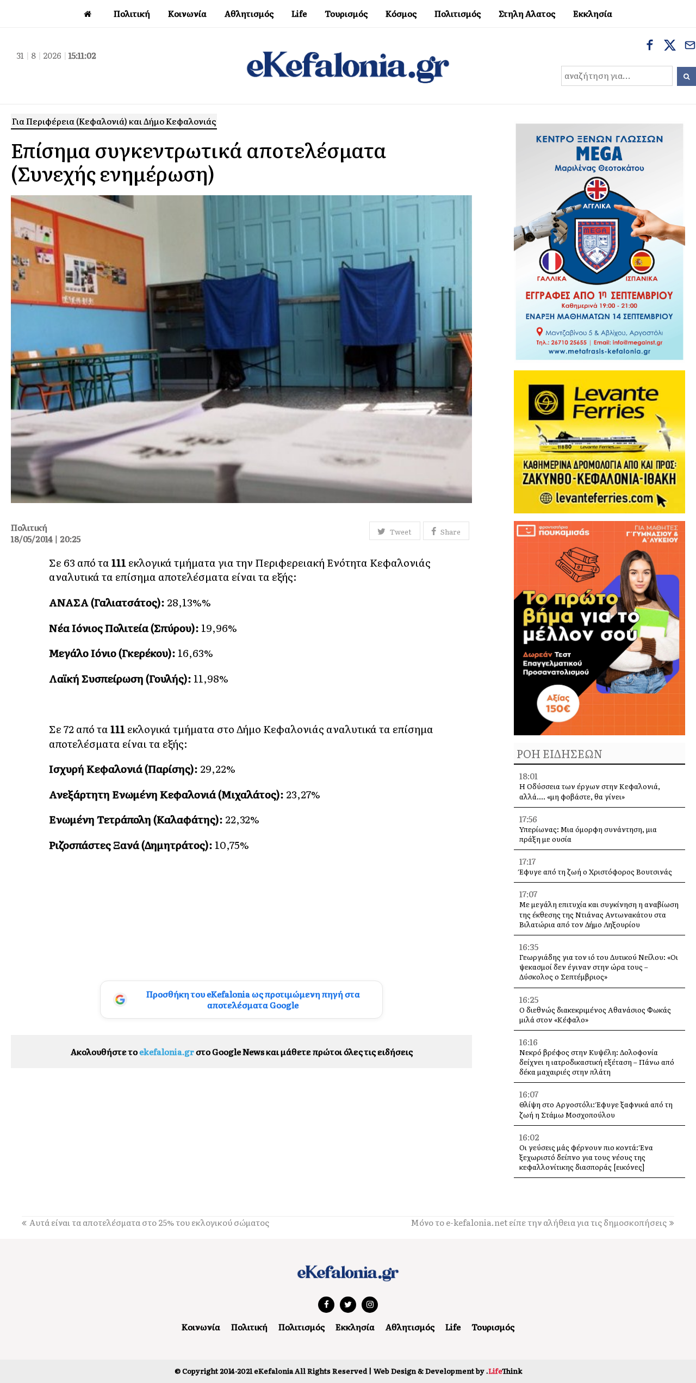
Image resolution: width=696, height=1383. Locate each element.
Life (453, 1326)
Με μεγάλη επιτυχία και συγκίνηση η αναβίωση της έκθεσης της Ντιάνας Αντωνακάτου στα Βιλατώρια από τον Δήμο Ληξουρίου (599, 914)
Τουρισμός (492, 1326)
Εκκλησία (355, 1326)
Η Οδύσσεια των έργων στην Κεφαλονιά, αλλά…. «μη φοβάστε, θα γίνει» (589, 791)
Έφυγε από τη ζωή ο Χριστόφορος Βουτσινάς (595, 871)
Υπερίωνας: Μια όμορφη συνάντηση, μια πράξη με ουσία (588, 834)
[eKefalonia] (348, 66)
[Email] (690, 46)
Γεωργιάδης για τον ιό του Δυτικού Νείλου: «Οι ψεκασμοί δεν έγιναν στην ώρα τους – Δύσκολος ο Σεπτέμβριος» (598, 967)
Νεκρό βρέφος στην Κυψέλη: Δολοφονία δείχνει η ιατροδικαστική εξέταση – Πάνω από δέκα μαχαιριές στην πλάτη (596, 1062)
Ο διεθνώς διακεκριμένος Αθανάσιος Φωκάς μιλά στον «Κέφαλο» (595, 1014)
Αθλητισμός (410, 1326)
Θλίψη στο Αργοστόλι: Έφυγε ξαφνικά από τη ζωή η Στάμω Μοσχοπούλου (596, 1109)
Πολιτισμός (301, 1326)
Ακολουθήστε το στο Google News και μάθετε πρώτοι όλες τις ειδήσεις (242, 1051)
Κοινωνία (201, 1326)
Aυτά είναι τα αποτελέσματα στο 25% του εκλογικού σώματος (149, 1222)
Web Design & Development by (448, 1371)
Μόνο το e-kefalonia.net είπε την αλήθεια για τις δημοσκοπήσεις (539, 1222)
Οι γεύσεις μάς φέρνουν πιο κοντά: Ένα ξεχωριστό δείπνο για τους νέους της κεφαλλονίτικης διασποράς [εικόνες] (586, 1157)
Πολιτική (249, 1326)
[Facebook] (650, 46)
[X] (670, 46)
